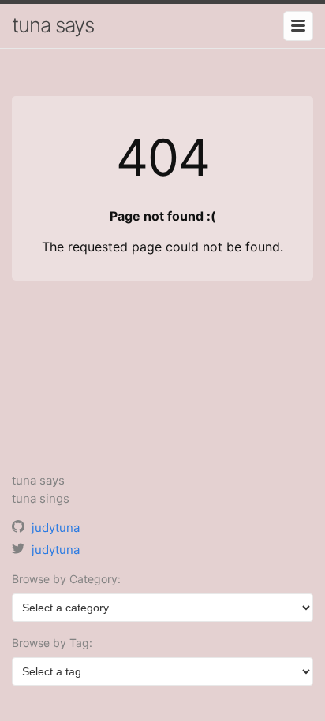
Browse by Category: (66, 578)
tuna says (53, 25)
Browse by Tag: (52, 642)
